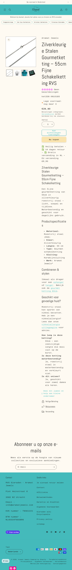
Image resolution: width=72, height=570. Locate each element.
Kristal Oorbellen (40, 22)
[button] (4, 9)
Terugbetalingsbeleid (57, 559)
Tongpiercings (8, 22)
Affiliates (42, 492)
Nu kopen (54, 140)
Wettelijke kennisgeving (40, 563)
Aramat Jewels (24, 559)
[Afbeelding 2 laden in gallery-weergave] (17, 73)
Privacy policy (44, 519)
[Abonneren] (53, 467)
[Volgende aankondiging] (68, 2)
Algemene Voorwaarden (48, 507)
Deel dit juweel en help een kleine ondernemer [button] (53, 393)
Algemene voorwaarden (43, 561)
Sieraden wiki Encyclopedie (44, 513)
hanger (49, 285)
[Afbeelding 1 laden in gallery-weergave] (9, 73)
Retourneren (50, 406)
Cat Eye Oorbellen (23, 22)
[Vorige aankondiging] (4, 2)
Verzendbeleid (60, 561)
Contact (41, 487)
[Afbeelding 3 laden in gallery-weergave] (24, 73)
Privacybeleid (26, 561)
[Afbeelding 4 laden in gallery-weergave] (32, 73)
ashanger (58, 282)
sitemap (41, 524)
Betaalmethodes (44, 497)
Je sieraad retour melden (50, 483)
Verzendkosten (48, 114)
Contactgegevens (59, 563)
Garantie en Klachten (48, 502)
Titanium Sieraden (58, 22)
